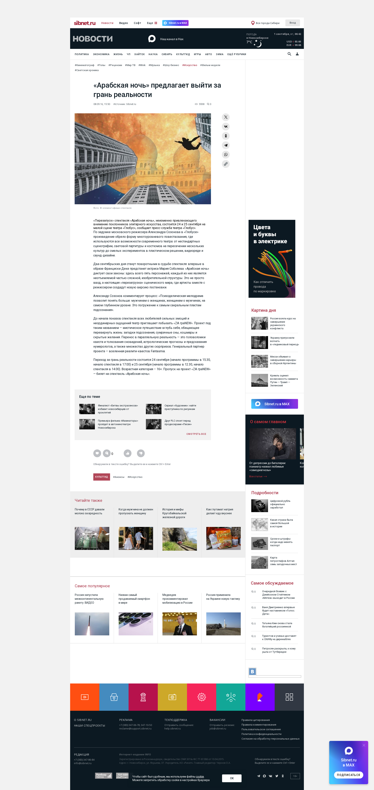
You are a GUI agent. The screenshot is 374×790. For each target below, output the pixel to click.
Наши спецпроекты (89, 725)
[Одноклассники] (226, 136)
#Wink (142, 65)
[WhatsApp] (226, 155)
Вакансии (217, 720)
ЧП (128, 54)
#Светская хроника (87, 70)
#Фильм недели (210, 65)
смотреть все (196, 434)
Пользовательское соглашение (261, 729)
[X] (226, 117)
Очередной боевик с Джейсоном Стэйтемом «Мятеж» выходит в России (278, 594)
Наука (153, 54)
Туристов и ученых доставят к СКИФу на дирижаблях (279, 637)
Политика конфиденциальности (261, 734)
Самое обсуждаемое (272, 583)
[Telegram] (226, 145)
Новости (107, 23)
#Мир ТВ (130, 65)
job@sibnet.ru (218, 728)
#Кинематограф (84, 65)
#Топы (101, 65)
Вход (293, 22)
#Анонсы (118, 477)
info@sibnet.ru (83, 763)
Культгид (183, 54)
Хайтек (139, 54)
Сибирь (167, 54)
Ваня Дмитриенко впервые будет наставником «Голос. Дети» (278, 610)
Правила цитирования (256, 720)
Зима (220, 54)
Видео (123, 23)
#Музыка (154, 65)
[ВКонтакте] (226, 126)
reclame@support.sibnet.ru (135, 728)
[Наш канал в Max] (180, 45)
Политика (82, 54)
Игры (197, 54)
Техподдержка (175, 720)
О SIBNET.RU (83, 720)
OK (232, 778)
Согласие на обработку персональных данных (271, 738)
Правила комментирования (259, 724)
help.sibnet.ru (172, 728)
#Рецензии (115, 65)
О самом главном (268, 421)
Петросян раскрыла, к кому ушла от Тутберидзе (278, 650)
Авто (208, 54)
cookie (200, 776)
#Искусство (189, 65)
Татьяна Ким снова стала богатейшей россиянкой (277, 625)
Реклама (125, 720)
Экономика (101, 54)
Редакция (81, 754)
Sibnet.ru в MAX (178, 23)
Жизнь (118, 54)
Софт (137, 23)
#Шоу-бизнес (171, 65)
